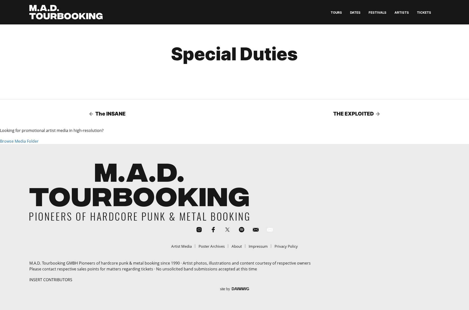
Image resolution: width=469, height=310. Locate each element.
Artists (401, 12)
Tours (336, 12)
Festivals (377, 12)
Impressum (258, 246)
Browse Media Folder (19, 141)
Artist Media (181, 246)
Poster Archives (212, 246)
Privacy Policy (286, 246)
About (237, 246)
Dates (355, 12)
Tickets (424, 12)
